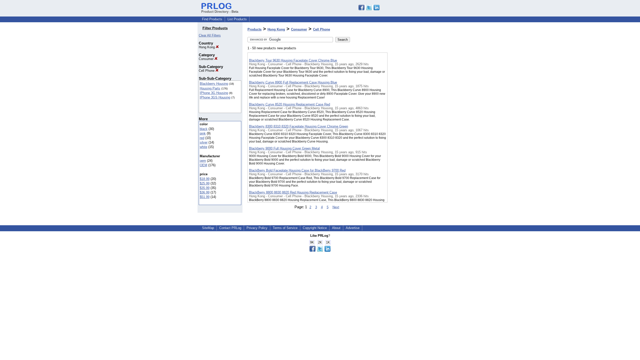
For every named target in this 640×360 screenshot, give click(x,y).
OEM (203, 165)
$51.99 (205, 197)
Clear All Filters (210, 35)
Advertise (353, 228)
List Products (237, 19)
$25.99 (205, 183)
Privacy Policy (257, 228)
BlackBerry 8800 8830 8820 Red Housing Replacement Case (293, 192)
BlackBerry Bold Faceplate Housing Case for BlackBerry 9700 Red (297, 170)
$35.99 (205, 188)
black (204, 129)
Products (255, 29)
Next (335, 207)
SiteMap (208, 228)
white (203, 147)
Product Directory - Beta (219, 12)
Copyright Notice (315, 228)
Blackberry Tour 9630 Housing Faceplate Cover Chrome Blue (293, 60)
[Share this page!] (369, 9)
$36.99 (205, 192)
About (336, 228)
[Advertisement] (412, 130)
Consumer (206, 59)
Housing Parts (210, 88)
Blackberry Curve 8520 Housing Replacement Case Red (289, 104)
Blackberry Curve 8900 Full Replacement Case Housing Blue (293, 82)
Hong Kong (207, 47)
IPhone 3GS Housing (215, 97)
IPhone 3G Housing (214, 93)
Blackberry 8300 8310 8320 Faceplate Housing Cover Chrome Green (298, 126)
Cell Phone (207, 70)
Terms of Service (285, 228)
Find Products (212, 19)
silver (204, 142)
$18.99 (205, 179)
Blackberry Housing (214, 84)
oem (203, 160)
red (202, 138)
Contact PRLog (230, 228)
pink (203, 133)
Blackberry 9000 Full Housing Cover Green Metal (284, 148)
